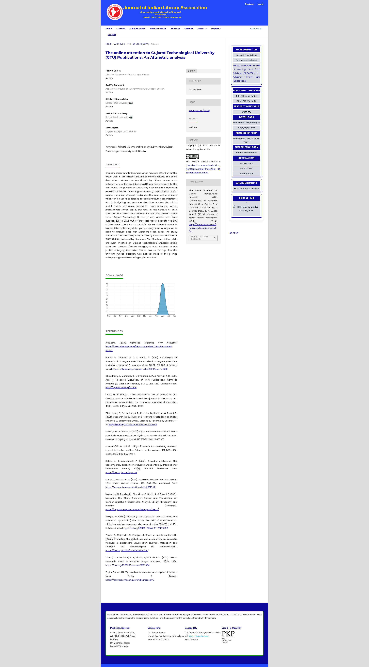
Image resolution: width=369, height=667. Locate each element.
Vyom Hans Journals (199, 636)
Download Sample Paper (246, 122)
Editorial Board (158, 28)
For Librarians (246, 173)
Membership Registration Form (246, 140)
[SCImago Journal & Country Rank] (246, 208)
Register (249, 4)
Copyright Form (246, 127)
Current (120, 28)
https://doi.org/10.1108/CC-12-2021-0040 (127, 550)
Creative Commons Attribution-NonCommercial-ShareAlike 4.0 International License (203, 169)
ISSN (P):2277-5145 (246, 100)
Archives (188, 28)
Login (260, 4)
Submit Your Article (246, 55)
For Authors (246, 168)
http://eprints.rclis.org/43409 (121, 387)
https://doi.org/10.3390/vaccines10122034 (127, 565)
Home (109, 28)
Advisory (175, 28)
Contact (112, 35)
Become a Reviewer (246, 60)
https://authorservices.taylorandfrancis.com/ (130, 579)
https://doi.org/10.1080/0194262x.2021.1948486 (133, 424)
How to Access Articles (246, 188)
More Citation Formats (199, 237)
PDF (190, 71)
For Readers (246, 163)
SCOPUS (233, 233)
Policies (215, 28)
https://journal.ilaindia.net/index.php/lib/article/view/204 (202, 228)
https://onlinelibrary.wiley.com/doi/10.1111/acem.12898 (139, 368)
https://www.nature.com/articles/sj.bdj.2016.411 (131, 487)
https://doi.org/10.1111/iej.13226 (121, 472)
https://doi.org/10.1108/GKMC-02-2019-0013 (145, 528)
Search (256, 28)
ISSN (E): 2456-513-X (246, 95)
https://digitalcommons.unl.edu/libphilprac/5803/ (132, 509)
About (201, 28)
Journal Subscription (246, 152)
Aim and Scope (137, 28)
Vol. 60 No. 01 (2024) (138, 44)
